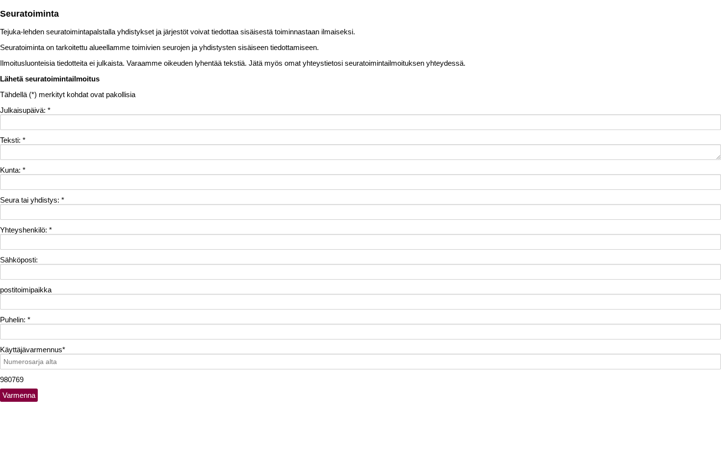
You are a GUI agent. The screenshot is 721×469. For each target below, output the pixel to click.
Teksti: (13, 140)
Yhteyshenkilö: (26, 230)
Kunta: (13, 170)
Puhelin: (15, 319)
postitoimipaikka (26, 290)
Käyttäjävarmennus (32, 349)
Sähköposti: (19, 260)
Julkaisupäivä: (25, 110)
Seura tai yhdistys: (32, 200)
